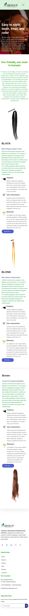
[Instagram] (20, 545)
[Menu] (23, 5)
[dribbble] (15, 545)
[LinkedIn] (11, 545)
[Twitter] (6, 545)
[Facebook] (2, 545)
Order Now (7, 231)
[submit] (26, 606)
